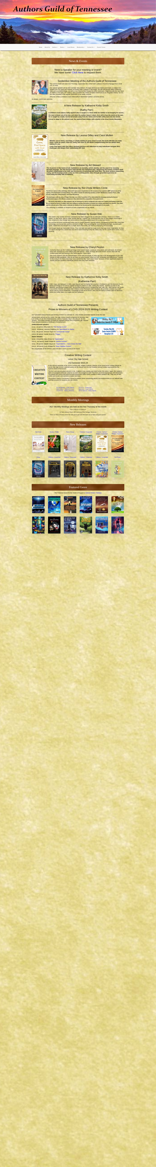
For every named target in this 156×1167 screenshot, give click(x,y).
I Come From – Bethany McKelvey (65, 390)
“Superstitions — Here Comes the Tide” (68, 344)
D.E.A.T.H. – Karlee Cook (85, 387)
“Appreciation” (59, 339)
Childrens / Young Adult (86, 432)
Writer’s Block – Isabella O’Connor (65, 389)
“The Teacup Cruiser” (60, 327)
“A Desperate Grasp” (63, 332)
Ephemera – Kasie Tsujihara (86, 389)
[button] (55, 47)
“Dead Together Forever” (63, 346)
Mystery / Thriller (54, 432)
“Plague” (58, 334)
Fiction (38, 457)
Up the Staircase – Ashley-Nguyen (87, 390)
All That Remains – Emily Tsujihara (65, 387)
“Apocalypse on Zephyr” (67, 329)
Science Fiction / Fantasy (93, 493)
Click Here (77, 72)
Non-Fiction (38, 432)
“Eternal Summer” (61, 341)
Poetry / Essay (70, 432)
